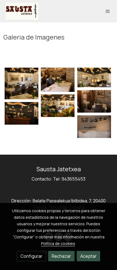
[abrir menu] (108, 11)
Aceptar (88, 256)
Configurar (31, 256)
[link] (21, 11)
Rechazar (61, 256)
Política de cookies (58, 243)
